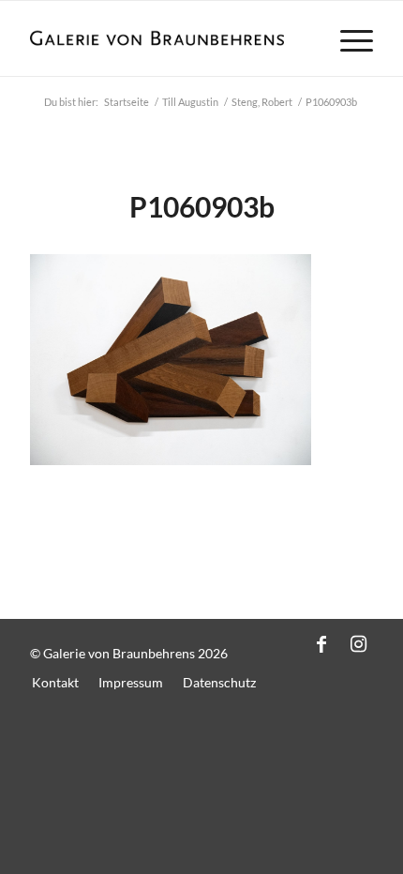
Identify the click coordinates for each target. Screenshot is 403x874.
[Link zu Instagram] (359, 643)
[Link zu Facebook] (321, 643)
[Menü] (347, 38)
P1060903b (202, 206)
